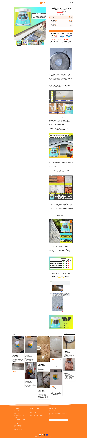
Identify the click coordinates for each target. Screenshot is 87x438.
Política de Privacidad (33, 410)
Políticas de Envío (32, 412)
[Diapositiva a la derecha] (45, 43)
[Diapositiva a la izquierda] (15, 43)
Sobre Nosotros (32, 417)
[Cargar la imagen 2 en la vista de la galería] (24, 42)
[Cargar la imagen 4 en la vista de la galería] (36, 42)
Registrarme (58, 419)
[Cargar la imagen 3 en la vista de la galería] (30, 42)
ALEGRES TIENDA (39, 436)
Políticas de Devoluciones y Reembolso (36, 415)
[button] (71, 3)
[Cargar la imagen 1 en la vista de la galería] (18, 42)
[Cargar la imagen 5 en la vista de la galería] (41, 42)
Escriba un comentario (68, 333)
